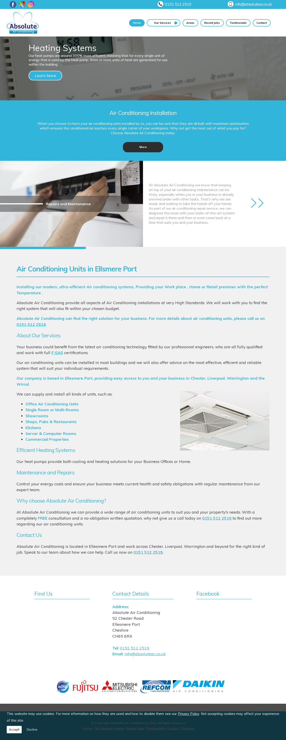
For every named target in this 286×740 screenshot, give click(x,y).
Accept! (14, 729)
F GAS (57, 352)
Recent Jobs (212, 22)
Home (137, 22)
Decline (32, 729)
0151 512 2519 (178, 4)
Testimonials (238, 22)
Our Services (162, 22)
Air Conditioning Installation (143, 112)
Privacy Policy (188, 714)
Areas (190, 22)
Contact (262, 22)
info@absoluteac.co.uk (253, 4)
